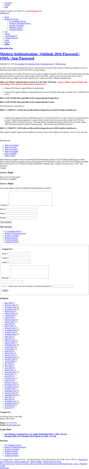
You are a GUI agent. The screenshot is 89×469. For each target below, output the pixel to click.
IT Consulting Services (13, 231)
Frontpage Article (33, 64)
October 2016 (10, 378)
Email (3, 213)
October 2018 (10, 359)
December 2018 (10, 357)
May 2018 (8, 366)
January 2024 (9, 322)
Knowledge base (46, 64)
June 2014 (8, 397)
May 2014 (8, 399)
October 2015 (10, 389)
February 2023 (10, 328)
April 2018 (9, 368)
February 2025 (10, 313)
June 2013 (8, 408)
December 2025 (10, 307)
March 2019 (9, 353)
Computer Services (12, 242)
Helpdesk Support (11, 238)
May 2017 (8, 376)
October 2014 (10, 393)
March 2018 (9, 370)
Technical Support (11, 240)
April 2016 (9, 380)
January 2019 (9, 355)
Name (3, 209)
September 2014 (11, 395)
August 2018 (9, 362)
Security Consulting (12, 236)
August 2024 (9, 315)
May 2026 (8, 303)
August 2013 (9, 406)
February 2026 (10, 305)
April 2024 (9, 318)
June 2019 (8, 351)
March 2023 (9, 326)
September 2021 (11, 345)
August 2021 (9, 347)
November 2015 (11, 387)
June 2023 (8, 324)
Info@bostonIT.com (34, 11)
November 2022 (11, 330)
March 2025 (9, 311)
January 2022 (9, 343)
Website (3, 218)
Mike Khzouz (61, 64)
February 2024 (10, 320)
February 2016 (10, 382)
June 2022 (8, 336)
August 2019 (9, 349)
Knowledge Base (6, 48)
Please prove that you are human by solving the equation (30, 286)
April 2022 (9, 339)
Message (6, 278)
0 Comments (19, 64)
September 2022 (11, 334)
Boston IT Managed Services (15, 233)
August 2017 (9, 374)
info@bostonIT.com (13, 425)
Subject (5, 262)
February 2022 (10, 341)
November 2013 (11, 401)
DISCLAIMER (36, 462)
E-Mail (5, 258)
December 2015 (10, 385)
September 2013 (11, 403)
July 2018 (8, 364)
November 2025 (11, 309)
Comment (4, 205)
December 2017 (10, 372)
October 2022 (10, 332)
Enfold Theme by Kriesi (52, 462)
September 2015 (11, 391)
